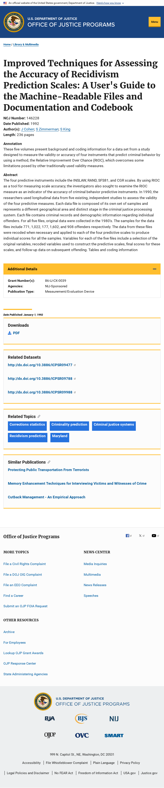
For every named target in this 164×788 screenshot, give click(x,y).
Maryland (59, 436)
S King (65, 129)
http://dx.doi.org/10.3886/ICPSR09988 (40, 392)
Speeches (91, 595)
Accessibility (31, 763)
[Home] (71, 22)
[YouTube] (156, 538)
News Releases (95, 585)
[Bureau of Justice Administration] (50, 722)
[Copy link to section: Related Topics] (38, 416)
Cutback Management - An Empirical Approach (46, 497)
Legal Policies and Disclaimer (28, 773)
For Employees (14, 642)
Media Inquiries (95, 564)
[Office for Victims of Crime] (82, 738)
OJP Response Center (19, 663)
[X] (143, 538)
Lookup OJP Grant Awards (23, 653)
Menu (154, 21)
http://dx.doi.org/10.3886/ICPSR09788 (40, 378)
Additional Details (22, 269)
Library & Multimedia (26, 44)
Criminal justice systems (114, 424)
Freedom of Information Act (98, 773)
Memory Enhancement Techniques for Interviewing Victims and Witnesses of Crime (77, 483)
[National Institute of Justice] (114, 722)
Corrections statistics (27, 424)
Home (7, 44)
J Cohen (27, 129)
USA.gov (129, 773)
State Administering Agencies (25, 674)
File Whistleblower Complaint (67, 763)
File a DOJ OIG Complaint (22, 575)
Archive (9, 632)
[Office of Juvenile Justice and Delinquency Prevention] (50, 739)
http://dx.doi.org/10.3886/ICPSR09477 (40, 365)
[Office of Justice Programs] (13, 22)
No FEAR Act (63, 773)
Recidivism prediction (28, 436)
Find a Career (13, 595)
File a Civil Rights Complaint (24, 564)
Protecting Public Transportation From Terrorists (48, 470)
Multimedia (92, 575)
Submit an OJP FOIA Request (25, 606)
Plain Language (104, 763)
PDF (16, 333)
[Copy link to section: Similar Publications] (48, 462)
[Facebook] (130, 538)
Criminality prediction (69, 424)
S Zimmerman (47, 129)
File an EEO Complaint (20, 585)
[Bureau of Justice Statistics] (82, 724)
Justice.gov (149, 773)
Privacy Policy (130, 763)
